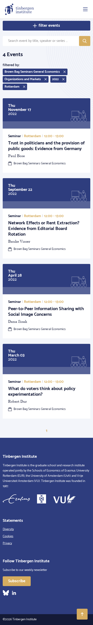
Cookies (8, 536)
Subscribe (16, 581)
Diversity (8, 529)
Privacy (7, 543)
